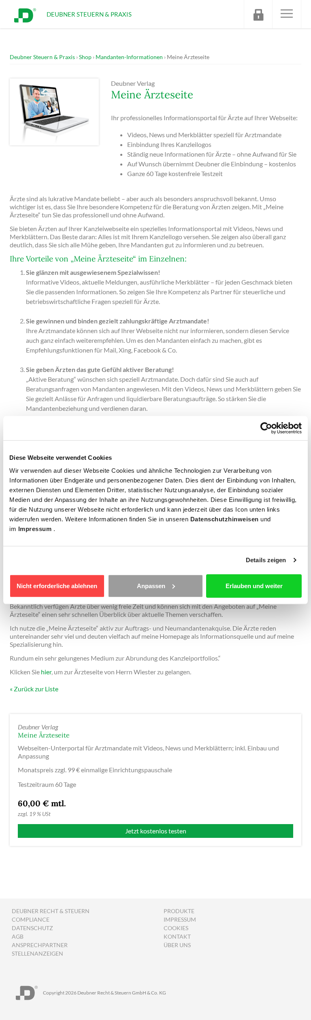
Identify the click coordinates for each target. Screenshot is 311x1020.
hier (46, 672)
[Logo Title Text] (25, 14)
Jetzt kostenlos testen (155, 831)
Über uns (177, 944)
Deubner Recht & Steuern (50, 910)
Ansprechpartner (40, 944)
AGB (17, 936)
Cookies (176, 927)
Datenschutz (32, 927)
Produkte (179, 910)
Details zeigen (266, 560)
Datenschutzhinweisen (225, 518)
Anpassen (151, 585)
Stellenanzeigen (37, 953)
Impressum (35, 528)
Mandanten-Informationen (129, 56)
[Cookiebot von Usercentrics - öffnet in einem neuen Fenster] (266, 428)
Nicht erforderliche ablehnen (57, 585)
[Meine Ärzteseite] (54, 111)
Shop (85, 56)
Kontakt (177, 936)
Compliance (30, 919)
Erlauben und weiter (254, 585)
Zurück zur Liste (36, 689)
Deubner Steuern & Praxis (42, 56)
